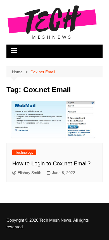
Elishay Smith (29, 172)
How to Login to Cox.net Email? (51, 163)
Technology (24, 152)
